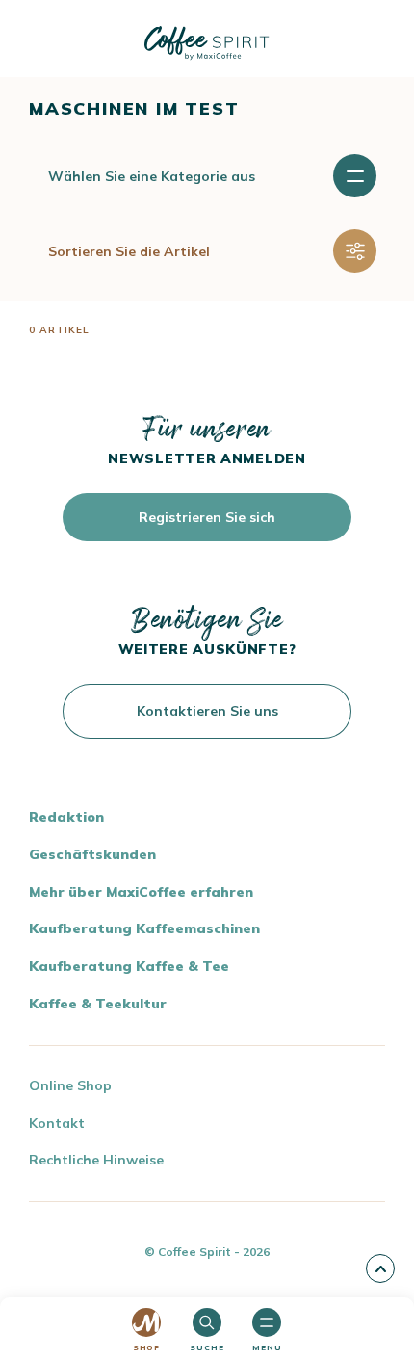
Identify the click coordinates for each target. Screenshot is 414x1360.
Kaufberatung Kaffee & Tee (129, 966)
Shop (147, 1347)
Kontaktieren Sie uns (207, 710)
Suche (206, 1347)
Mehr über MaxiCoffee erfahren (141, 892)
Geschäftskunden (92, 854)
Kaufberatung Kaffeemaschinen (144, 928)
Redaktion (66, 816)
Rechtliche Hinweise (96, 1159)
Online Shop (70, 1085)
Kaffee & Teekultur (98, 1003)
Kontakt (57, 1123)
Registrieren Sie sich (207, 517)
